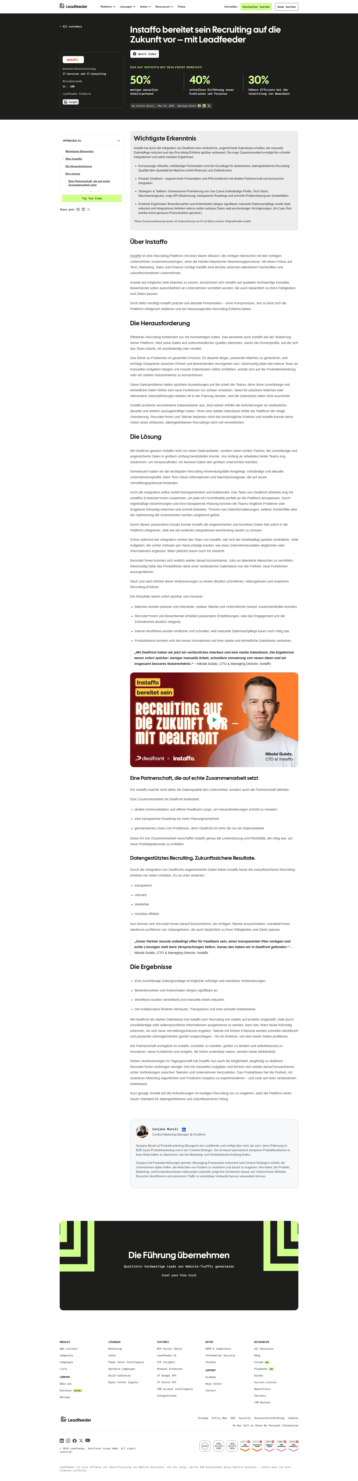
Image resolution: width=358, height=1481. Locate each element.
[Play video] (214, 719)
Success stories (265, 1382)
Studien (210, 1362)
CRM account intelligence (175, 1389)
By (143, 105)
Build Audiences (119, 1375)
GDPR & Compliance (218, 1348)
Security (245, 1418)
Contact (210, 1390)
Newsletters (262, 1389)
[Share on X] (209, 105)
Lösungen (126, 7)
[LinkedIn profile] (184, 1129)
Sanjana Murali (165, 1129)
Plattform (106, 7)
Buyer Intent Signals (123, 1382)
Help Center (213, 1383)
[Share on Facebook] (199, 105)
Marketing (115, 1348)
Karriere (71, 1390)
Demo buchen (286, 7)
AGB (232, 1418)
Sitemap (203, 1418)
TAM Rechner (262, 1402)
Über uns (66, 1383)
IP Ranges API (166, 1375)
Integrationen (166, 1395)
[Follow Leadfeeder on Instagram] (68, 1441)
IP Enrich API (166, 1382)
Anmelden (230, 6)
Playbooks (263, 1369)
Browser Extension (169, 1369)
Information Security (220, 1355)
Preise (182, 7)
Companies (66, 1355)
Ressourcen (163, 7)
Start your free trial (179, 1275)
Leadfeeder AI (166, 1355)
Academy (210, 1377)
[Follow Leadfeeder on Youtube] (87, 1440)
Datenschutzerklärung (269, 1418)
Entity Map (219, 1418)
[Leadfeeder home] (76, 7)
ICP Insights (166, 1362)
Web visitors (69, 1348)
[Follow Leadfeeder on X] (81, 1441)
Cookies (293, 1418)
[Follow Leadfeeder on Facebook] (75, 1441)
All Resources (264, 1348)
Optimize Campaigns (121, 1369)
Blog (257, 1355)
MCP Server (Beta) (169, 1348)
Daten (144, 7)
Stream (261, 1362)
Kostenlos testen (256, 7)
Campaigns (66, 1362)
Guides (258, 1375)
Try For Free (92, 198)
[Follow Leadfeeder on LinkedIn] (62, 1441)
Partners (260, 1395)
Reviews (65, 1397)
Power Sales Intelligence (126, 1362)
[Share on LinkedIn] (204, 105)
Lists (63, 1369)
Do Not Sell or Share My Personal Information (265, 1425)
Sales (112, 1355)
